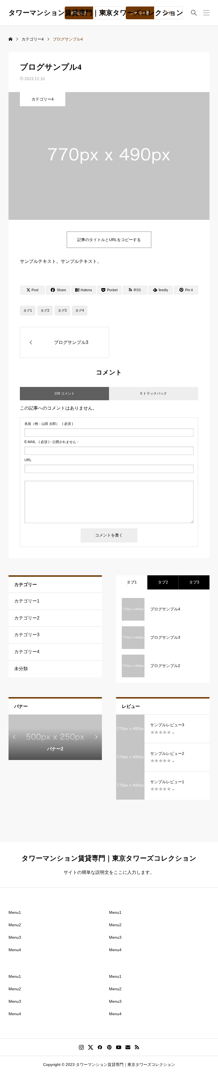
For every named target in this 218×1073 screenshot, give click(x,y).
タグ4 (79, 310)
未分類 (21, 668)
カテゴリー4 (43, 99)
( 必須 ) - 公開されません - (51, 442)
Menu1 (15, 912)
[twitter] (90, 1047)
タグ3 (62, 310)
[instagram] (81, 1047)
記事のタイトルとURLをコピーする (109, 239)
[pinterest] (109, 1047)
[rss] (137, 1047)
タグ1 (27, 310)
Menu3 (15, 937)
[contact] (127, 1047)
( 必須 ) (48, 423)
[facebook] (99, 1047)
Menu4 (15, 950)
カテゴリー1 (26, 601)
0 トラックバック (153, 393)
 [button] (14, 737)
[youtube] (118, 1047)
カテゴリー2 (26, 618)
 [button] (96, 737)
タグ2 (45, 310)
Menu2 (15, 925)
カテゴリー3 (26, 634)
